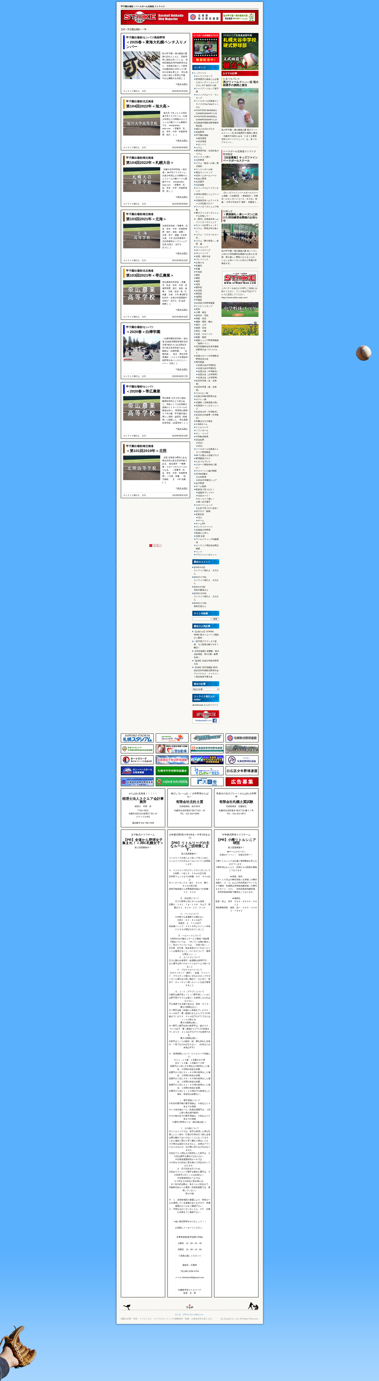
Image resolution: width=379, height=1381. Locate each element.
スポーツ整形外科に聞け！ (206, 466)
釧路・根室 (201, 337)
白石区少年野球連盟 (205, 303)
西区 (198, 278)
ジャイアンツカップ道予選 (207, 90)
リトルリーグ (202, 427)
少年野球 (202, 477)
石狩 (198, 309)
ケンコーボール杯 (204, 169)
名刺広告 (200, 514)
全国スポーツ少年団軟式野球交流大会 (207, 357)
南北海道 (148, 157)
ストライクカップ (204, 76)
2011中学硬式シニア (207, 480)
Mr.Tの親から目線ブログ (207, 455)
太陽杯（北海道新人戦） (207, 402)
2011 (200, 446)
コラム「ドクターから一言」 (207, 236)
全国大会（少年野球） (208, 374)
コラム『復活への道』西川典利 (207, 164)
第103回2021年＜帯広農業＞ (150, 275)
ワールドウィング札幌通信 (207, 540)
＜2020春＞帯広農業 (143, 391)
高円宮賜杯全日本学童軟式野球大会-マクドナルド (207, 349)
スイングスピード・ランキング (207, 96)
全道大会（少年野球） (208, 377)
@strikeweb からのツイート (205, 705)
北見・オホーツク (204, 334)
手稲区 (199, 300)
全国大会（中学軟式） (208, 371)
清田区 (199, 297)
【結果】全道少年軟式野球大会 (206, 662)
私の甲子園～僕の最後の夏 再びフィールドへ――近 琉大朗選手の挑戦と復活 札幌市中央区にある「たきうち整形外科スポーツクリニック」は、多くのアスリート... (239, 136)
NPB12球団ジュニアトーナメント (207, 195)
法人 (200, 517)
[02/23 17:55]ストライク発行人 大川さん (206, 580)
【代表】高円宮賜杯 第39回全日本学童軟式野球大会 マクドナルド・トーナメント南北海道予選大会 (206, 672)
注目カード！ (204, 495)
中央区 (199, 272)
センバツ (148, 37)
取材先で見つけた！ (205, 489)
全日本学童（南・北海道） (206, 388)
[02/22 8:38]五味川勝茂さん (201, 588)
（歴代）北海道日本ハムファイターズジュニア (207, 220)
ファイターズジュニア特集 (207, 208)
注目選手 (200, 182)
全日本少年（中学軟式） (207, 412)
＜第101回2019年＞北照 (146, 451)
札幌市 (199, 265)
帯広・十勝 (201, 331)
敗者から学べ (202, 533)
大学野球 (200, 160)
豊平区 (199, 287)
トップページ (200, 73)
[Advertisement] (155, 522)
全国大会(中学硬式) (207, 365)
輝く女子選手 (204, 502)
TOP (123, 29)
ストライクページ (204, 527)
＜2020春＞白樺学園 (143, 332)
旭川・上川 (201, 325)
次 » (159, 545)
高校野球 (159, 37)
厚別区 (199, 293)
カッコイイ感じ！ (206, 499)
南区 (198, 281)
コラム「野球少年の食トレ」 (207, 230)
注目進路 (200, 185)
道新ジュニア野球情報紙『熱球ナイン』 (207, 342)
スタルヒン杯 (202, 393)
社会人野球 (201, 178)
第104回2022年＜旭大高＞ (148, 106)
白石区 (199, 290)
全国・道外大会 (203, 256)
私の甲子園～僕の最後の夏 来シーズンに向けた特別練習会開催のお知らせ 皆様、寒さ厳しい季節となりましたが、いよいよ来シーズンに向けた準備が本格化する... (239, 257)
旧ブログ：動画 (203, 511)
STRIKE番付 (201, 474)
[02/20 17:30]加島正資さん (200, 604)
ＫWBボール (201, 424)
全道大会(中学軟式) (207, 368)
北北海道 (148, 101)
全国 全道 (200, 536)
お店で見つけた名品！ (208, 508)
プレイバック (202, 259)
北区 (198, 284)
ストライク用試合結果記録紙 (207, 547)
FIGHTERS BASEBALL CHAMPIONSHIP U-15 (206, 112)
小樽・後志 (201, 312)
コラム (199, 147)
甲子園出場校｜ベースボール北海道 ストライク (143, 6)
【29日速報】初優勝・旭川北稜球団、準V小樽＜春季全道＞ (206, 654)
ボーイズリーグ (203, 250)
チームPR (200, 523)
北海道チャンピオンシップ (207, 407)
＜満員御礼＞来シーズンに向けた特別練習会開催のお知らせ (240, 217)
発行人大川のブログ (205, 129)
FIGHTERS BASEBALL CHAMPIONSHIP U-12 (206, 118)
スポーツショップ (204, 505)
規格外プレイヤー (206, 492)
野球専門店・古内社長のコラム (207, 152)
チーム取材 (201, 486)
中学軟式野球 (202, 436)
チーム (201, 520)
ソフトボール (202, 430)
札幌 (198, 269)
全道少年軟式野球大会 (206, 396)
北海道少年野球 (203, 530)
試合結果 (200, 440)
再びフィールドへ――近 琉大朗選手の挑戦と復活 (240, 84)
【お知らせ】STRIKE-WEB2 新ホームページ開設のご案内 (206, 634)
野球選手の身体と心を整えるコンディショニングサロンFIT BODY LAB (207, 82)
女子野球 (200, 483)
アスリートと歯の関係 (206, 471)
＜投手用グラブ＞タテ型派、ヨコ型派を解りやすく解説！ (206, 644)
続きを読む (182, 84)
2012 (200, 443)
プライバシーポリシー (206, 555)
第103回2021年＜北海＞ (146, 219)
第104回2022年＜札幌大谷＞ (150, 162)
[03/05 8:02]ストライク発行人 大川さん (206, 570)
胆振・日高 (201, 318)
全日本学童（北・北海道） (206, 382)
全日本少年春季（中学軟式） (207, 416)
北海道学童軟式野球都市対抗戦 (207, 124)
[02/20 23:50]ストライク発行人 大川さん (206, 596)
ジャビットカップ (204, 306)
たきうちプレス (203, 461)
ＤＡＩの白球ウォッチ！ (207, 225)
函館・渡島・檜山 (204, 321)
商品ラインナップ (204, 172)
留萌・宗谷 (201, 328)
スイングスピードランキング (207, 189)
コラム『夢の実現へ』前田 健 (207, 242)
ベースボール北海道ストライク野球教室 (207, 450)
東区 (198, 275)
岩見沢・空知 (202, 315)
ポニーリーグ (202, 253)
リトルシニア (202, 247)
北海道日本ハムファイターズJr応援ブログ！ (207, 202)
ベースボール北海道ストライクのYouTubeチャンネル (207, 104)
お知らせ (200, 262)
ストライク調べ (203, 157)
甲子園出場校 (133, 29)
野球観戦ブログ (203, 458)
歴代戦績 (200, 362)
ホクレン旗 (201, 399)
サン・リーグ (202, 433)
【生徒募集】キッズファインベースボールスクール (240, 159)
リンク (199, 551)
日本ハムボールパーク (206, 175)
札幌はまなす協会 (204, 421)
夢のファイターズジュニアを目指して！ (207, 214)
